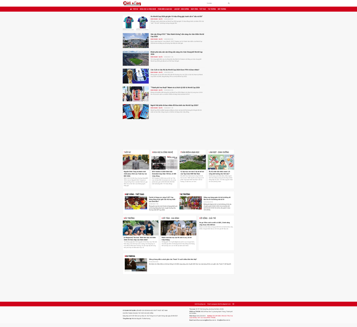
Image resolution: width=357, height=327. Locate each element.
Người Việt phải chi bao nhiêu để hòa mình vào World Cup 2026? (174, 105)
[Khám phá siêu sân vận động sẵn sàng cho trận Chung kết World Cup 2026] (136, 58)
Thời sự (135, 9)
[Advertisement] (178, 135)
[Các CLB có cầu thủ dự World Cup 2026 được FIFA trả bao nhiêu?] (136, 76)
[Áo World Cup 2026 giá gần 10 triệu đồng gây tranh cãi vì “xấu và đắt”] (136, 22)
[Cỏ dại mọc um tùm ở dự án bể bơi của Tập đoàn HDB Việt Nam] (193, 162)
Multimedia (130, 256)
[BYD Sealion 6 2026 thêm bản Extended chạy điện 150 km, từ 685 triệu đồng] (164, 162)
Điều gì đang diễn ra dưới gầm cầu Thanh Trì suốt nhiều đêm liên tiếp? (173, 259)
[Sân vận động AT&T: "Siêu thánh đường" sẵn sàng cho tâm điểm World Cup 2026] (136, 40)
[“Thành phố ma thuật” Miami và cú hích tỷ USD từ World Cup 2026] (136, 93)
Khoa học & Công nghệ (148, 9)
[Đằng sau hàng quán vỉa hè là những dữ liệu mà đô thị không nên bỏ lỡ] (190, 202)
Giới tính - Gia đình (170, 218)
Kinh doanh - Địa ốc (157, 19)
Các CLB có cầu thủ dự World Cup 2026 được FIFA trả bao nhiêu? (175, 70)
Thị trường (212, 9)
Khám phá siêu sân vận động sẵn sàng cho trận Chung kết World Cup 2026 (176, 53)
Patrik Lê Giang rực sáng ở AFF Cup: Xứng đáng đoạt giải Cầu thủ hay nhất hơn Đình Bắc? (162, 199)
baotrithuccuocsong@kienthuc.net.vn (204, 320)
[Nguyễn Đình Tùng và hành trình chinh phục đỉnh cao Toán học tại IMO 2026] (136, 162)
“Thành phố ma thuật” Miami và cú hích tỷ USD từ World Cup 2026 (175, 87)
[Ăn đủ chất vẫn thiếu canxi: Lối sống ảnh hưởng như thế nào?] (221, 162)
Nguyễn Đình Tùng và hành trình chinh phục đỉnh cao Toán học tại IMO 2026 (135, 174)
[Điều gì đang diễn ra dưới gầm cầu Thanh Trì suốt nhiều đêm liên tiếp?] (136, 264)
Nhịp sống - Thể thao (198, 9)
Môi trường (222, 9)
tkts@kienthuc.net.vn (223, 320)
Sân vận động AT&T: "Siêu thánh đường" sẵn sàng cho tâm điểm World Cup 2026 (177, 35)
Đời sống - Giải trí (207, 218)
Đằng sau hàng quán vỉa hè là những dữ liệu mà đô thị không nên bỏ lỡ (217, 198)
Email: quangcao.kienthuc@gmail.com (219, 304)
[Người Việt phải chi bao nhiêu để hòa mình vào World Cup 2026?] (136, 111)
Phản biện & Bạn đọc (165, 9)
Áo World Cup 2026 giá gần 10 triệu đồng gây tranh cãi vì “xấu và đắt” (177, 16)
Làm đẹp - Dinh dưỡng (181, 9)
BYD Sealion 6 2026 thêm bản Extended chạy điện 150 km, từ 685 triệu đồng (164, 174)
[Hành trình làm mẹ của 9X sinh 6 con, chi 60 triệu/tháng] (178, 227)
